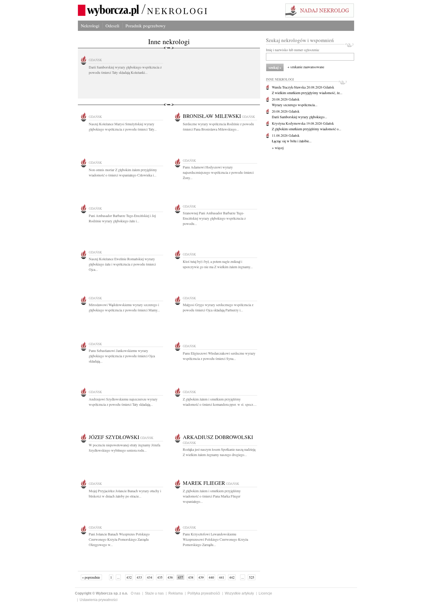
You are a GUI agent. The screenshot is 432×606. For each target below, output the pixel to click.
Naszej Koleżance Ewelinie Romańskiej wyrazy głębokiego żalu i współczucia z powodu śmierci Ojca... (122, 264)
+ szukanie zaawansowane (305, 66)
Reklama (175, 593)
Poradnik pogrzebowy (145, 26)
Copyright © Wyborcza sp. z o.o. (101, 593)
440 (211, 577)
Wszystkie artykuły (239, 593)
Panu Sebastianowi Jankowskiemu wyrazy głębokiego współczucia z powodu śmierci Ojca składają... (122, 355)
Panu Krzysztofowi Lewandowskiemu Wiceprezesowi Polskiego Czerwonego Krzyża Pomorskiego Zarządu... (215, 539)
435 (160, 577)
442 (232, 577)
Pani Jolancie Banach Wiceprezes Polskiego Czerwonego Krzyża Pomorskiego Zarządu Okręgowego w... (119, 539)
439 (201, 577)
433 (139, 577)
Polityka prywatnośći (203, 593)
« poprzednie (91, 577)
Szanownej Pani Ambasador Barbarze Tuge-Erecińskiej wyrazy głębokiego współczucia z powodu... (214, 218)
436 (170, 577)
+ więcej (278, 147)
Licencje (265, 593)
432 (129, 577)
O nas (135, 593)
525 (251, 577)
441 (221, 577)
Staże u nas (154, 593)
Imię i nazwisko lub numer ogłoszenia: (292, 49)
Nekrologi (90, 26)
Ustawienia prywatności (99, 600)
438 (190, 577)
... (118, 577)
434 (149, 577)
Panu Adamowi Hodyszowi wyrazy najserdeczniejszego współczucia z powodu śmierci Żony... (218, 172)
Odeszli (112, 26)
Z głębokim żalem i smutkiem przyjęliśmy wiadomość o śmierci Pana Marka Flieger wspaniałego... (212, 496)
